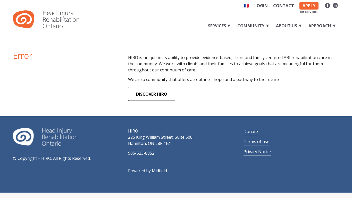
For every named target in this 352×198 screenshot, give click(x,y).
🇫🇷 (246, 6)
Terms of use (256, 141)
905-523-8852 (141, 153)
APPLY (309, 6)
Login (261, 6)
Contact (283, 6)
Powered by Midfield (147, 171)
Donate (251, 131)
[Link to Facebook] (327, 5)
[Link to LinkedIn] (335, 5)
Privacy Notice (257, 151)
